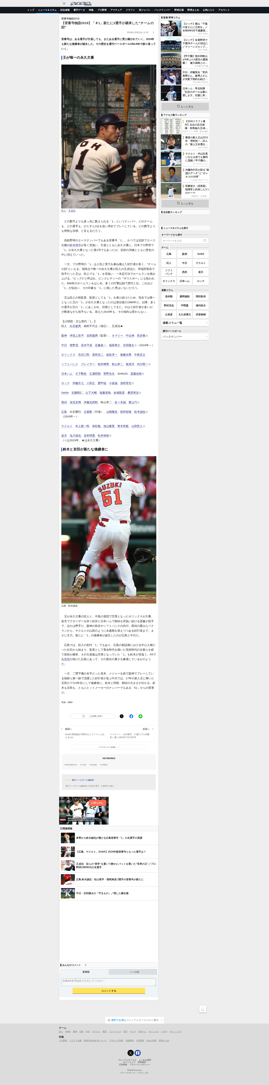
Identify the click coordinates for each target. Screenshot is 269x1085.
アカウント (224, 10)
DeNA (65, 392)
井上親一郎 (82, 426)
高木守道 (86, 345)
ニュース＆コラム (47, 10)
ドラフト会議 (75, 1040)
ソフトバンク (69, 364)
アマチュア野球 (116, 1040)
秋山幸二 (117, 364)
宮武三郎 (83, 354)
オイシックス (176, 1031)
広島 (64, 411)
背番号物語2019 (71, 765)
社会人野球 (151, 1040)
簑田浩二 (97, 354)
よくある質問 (145, 1060)
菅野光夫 (109, 373)
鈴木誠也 (139, 411)
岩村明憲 (89, 435)
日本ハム (67, 373)
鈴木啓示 (75, 245)
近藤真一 (100, 345)
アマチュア (116, 10)
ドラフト (130, 10)
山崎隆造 (111, 411)
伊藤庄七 (78, 383)
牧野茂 (74, 345)
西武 (64, 402)
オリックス (68, 354)
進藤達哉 (105, 392)
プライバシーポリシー (140, 1065)
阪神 (64, 335)
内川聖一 (142, 364)
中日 (64, 345)
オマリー (117, 335)
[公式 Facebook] (137, 1053)
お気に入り (209, 10)
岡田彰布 (201, 296)
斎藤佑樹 (136, 373)
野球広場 (179, 10)
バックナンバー (162, 10)
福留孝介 (114, 345)
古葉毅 (88, 411)
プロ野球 (102, 10)
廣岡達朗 (185, 296)
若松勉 (96, 426)
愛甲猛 (102, 383)
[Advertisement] (108, 930)
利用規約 (142, 1062)
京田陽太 (128, 345)
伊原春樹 (201, 314)
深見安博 (75, 402)
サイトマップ (129, 1062)
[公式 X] (130, 1053)
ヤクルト (67, 426)
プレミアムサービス (127, 1060)
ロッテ (65, 383)
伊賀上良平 (77, 335)
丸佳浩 (65, 659)
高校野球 (130, 1040)
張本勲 (169, 296)
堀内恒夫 (201, 305)
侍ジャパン (145, 10)
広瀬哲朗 (95, 373)
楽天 (64, 435)
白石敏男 (75, 326)
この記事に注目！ (96, 716)
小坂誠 (113, 383)
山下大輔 (91, 392)
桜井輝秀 (103, 364)
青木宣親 (123, 426)
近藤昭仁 (77, 392)
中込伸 (130, 335)
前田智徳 (125, 411)
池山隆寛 (109, 426)
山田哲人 (137, 426)
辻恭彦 (169, 314)
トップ (30, 10)
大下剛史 (81, 373)
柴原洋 (130, 364)
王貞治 (71, 211)
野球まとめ (193, 10)
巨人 (63, 211)
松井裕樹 (103, 435)
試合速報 (65, 10)
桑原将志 (133, 392)
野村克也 (169, 305)
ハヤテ (164, 1031)
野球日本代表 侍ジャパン (95, 1040)
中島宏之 (139, 354)
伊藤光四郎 (91, 402)
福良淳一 (111, 354)
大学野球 (140, 1040)
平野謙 (184, 305)
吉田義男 (92, 335)
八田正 (91, 383)
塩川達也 (75, 435)
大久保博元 (184, 314)
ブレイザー (88, 364)
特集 (91, 10)
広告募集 (123, 1065)
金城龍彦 (119, 392)
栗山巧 (133, 402)
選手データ (79, 10)
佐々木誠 (120, 402)
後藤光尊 (125, 354)
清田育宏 (125, 383)
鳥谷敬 (141, 335)
